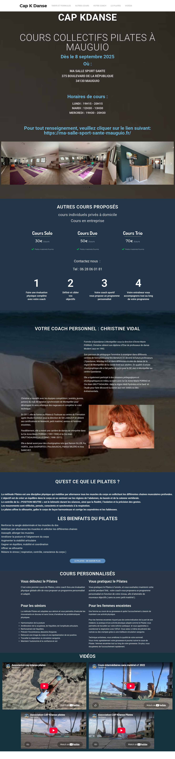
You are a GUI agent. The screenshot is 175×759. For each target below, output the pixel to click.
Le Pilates (116, 6)
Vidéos (128, 6)
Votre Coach (99, 6)
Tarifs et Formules (61, 6)
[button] (3, 163)
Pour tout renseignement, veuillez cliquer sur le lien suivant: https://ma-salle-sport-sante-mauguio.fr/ (87, 130)
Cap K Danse (33, 5)
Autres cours (82, 6)
